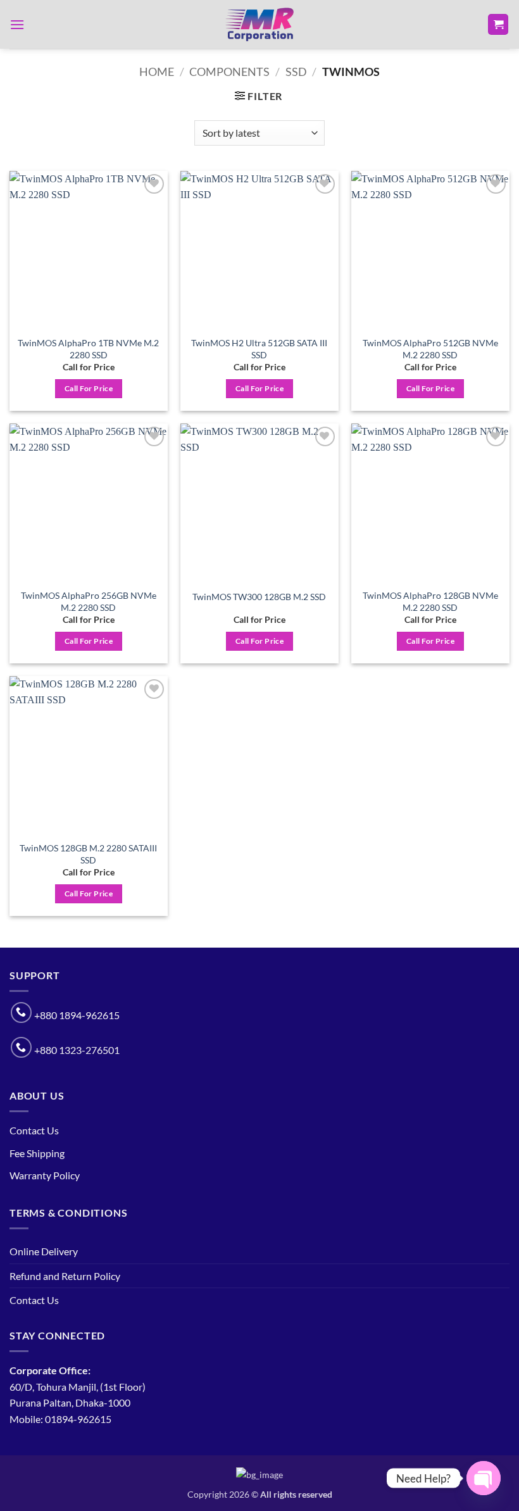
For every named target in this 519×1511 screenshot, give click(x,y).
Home (156, 71)
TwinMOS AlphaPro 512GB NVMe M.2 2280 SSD (430, 348)
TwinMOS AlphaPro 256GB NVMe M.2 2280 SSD (88, 601)
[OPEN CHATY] (483, 1478)
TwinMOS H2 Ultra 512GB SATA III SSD (259, 348)
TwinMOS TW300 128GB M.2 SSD (259, 596)
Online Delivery (43, 1251)
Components (229, 71)
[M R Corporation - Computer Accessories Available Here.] (259, 25)
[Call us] (21, 1012)
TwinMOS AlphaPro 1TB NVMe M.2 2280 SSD (88, 348)
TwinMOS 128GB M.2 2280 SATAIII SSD (88, 854)
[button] (17, 24)
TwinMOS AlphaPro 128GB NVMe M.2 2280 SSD (430, 601)
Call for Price (89, 388)
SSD (296, 71)
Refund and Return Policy (64, 1276)
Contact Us (34, 1130)
